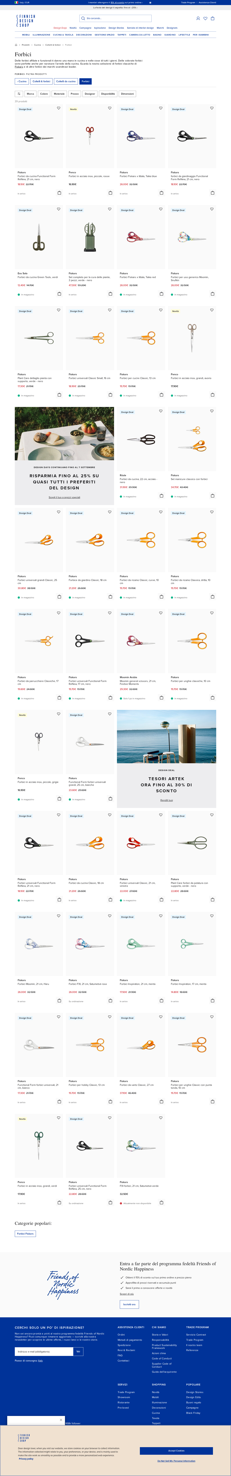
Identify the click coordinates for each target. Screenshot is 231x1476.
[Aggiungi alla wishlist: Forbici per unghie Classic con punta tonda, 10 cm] (212, 1017)
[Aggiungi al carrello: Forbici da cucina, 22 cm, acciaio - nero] (161, 495)
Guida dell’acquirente (164, 1371)
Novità (73, 28)
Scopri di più (127, 1294)
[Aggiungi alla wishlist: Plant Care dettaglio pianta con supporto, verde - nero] (58, 310)
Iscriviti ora (129, 1304)
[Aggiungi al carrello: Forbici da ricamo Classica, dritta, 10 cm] (212, 596)
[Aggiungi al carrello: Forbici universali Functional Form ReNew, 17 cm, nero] (110, 697)
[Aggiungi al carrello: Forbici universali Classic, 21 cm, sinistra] (161, 899)
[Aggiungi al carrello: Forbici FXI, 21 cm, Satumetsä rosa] (110, 1000)
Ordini (121, 1334)
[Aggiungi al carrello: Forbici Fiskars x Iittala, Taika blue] (161, 192)
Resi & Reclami (126, 1350)
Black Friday (193, 1413)
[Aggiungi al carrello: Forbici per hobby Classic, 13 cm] (110, 1101)
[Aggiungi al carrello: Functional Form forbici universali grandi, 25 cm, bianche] (110, 798)
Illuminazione (41, 35)
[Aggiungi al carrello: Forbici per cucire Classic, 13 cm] (161, 394)
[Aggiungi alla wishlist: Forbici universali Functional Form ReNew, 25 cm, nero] (110, 1118)
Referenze (192, 1350)
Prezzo (75, 93)
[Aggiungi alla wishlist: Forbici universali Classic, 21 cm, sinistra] (161, 815)
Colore (44, 93)
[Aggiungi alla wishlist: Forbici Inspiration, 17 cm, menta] (212, 916)
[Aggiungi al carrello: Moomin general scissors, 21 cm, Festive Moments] (161, 697)
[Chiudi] (61, 1420)
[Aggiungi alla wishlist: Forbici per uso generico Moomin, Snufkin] (212, 209)
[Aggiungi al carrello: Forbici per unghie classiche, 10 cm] (212, 697)
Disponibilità (108, 93)
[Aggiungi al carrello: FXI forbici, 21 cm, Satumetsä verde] (161, 1202)
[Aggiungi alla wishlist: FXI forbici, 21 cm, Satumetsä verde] (161, 1118)
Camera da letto (139, 35)
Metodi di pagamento (130, 1339)
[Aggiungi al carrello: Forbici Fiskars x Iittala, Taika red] (161, 293)
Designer (90, 93)
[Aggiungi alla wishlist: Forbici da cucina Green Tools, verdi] (58, 209)
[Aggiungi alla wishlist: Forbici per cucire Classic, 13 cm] (161, 310)
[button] (198, 18)
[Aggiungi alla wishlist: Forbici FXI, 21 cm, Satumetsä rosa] (110, 916)
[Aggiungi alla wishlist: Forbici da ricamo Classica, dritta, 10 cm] (212, 512)
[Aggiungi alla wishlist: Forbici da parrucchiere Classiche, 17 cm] (58, 613)
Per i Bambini (201, 35)
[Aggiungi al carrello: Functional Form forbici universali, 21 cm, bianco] (59, 1101)
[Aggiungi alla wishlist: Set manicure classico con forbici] (212, 411)
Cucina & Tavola (63, 35)
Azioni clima (159, 1353)
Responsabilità (160, 1339)
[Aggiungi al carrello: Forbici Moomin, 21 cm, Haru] (59, 1000)
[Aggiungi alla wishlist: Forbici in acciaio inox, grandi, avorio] (212, 310)
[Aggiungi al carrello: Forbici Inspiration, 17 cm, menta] (212, 1000)
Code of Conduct (162, 1358)
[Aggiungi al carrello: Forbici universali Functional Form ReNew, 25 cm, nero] (110, 1202)
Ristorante (124, 1402)
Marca (30, 93)
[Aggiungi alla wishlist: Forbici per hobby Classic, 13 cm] (110, 1017)
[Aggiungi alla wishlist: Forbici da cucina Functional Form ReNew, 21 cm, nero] (58, 108)
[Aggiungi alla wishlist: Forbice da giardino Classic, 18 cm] (110, 512)
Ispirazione (100, 28)
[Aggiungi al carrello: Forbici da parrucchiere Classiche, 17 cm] (59, 697)
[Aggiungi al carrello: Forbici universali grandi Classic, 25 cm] (59, 596)
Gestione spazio (105, 35)
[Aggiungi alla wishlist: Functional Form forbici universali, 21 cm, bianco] (58, 1017)
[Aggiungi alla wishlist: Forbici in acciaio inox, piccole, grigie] (58, 714)
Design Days (60, 28)
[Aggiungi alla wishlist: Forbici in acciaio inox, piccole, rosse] (110, 108)
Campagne (85, 28)
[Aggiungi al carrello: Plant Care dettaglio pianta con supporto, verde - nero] (59, 394)
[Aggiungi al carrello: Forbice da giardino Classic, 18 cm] (110, 596)
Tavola (155, 1418)
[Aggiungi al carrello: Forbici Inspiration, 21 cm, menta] (161, 1000)
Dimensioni (127, 93)
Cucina (156, 1413)
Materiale (59, 93)
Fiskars (19, 66)
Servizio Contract (196, 1334)
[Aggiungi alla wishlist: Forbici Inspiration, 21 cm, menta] (161, 916)
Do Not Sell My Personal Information (176, 1461)
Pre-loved (123, 1407)
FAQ (120, 1355)
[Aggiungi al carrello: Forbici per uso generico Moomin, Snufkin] (212, 293)
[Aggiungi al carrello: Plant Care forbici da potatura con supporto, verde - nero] (212, 899)
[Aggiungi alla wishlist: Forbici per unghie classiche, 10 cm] (212, 613)
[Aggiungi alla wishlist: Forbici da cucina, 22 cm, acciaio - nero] (161, 411)
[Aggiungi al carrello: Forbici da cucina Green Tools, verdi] (59, 293)
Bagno (157, 35)
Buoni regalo (193, 1402)
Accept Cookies (176, 1450)
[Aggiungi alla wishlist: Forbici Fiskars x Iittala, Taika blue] (161, 108)
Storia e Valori (160, 1334)
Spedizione (124, 1345)
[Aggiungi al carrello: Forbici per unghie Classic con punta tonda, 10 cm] (212, 1101)
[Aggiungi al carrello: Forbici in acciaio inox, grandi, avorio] (212, 394)
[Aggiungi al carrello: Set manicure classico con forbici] (212, 495)
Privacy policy (26, 1458)
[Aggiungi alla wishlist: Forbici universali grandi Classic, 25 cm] (58, 512)
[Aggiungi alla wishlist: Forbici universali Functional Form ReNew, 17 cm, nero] (110, 613)
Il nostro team (194, 1345)
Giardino (170, 35)
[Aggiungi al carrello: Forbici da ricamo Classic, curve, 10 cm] (161, 596)
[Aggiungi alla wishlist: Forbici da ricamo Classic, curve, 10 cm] (161, 512)
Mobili (26, 35)
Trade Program (194, 1339)
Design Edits (193, 1397)
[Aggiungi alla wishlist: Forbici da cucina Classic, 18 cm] (110, 815)
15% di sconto (117, 2)
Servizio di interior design (140, 28)
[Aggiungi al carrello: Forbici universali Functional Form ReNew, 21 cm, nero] (59, 899)
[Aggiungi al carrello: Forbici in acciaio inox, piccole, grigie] (59, 798)
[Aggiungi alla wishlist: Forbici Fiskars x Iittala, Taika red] (161, 209)
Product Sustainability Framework (164, 1347)
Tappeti (121, 35)
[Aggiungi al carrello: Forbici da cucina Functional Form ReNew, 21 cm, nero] (59, 192)
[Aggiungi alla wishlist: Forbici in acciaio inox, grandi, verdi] (58, 1118)
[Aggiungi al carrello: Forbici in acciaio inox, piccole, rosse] (110, 192)
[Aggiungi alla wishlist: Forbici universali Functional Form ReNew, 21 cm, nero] (58, 815)
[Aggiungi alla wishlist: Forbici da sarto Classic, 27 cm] (161, 1017)
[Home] (16, 45)
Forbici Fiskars (25, 1233)
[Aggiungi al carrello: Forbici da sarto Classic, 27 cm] (161, 1101)
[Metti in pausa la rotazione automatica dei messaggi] (150, 2)
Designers (172, 28)
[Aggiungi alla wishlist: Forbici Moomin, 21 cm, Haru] (58, 916)
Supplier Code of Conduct (161, 1365)
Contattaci (123, 1360)
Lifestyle (184, 35)
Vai (78, 1351)
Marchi (160, 28)
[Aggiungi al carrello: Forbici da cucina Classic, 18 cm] (110, 899)
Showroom (124, 1397)
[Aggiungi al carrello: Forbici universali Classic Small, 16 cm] (110, 394)
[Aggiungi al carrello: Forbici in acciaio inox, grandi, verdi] (59, 1202)
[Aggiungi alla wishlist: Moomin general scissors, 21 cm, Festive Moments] (161, 613)
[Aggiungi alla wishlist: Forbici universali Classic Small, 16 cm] (110, 310)
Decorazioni (84, 35)
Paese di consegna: (26, 1360)
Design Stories (116, 28)
